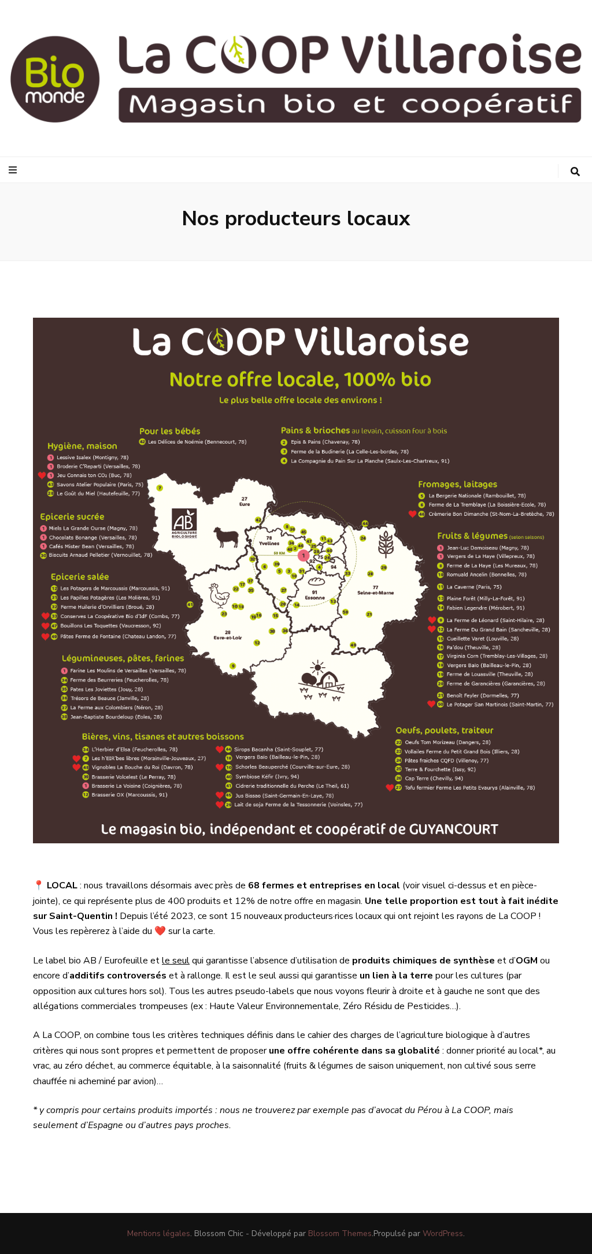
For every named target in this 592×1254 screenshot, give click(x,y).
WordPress (443, 1233)
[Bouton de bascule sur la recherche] (575, 172)
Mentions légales (158, 1233)
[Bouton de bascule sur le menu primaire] (14, 170)
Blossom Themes (340, 1233)
